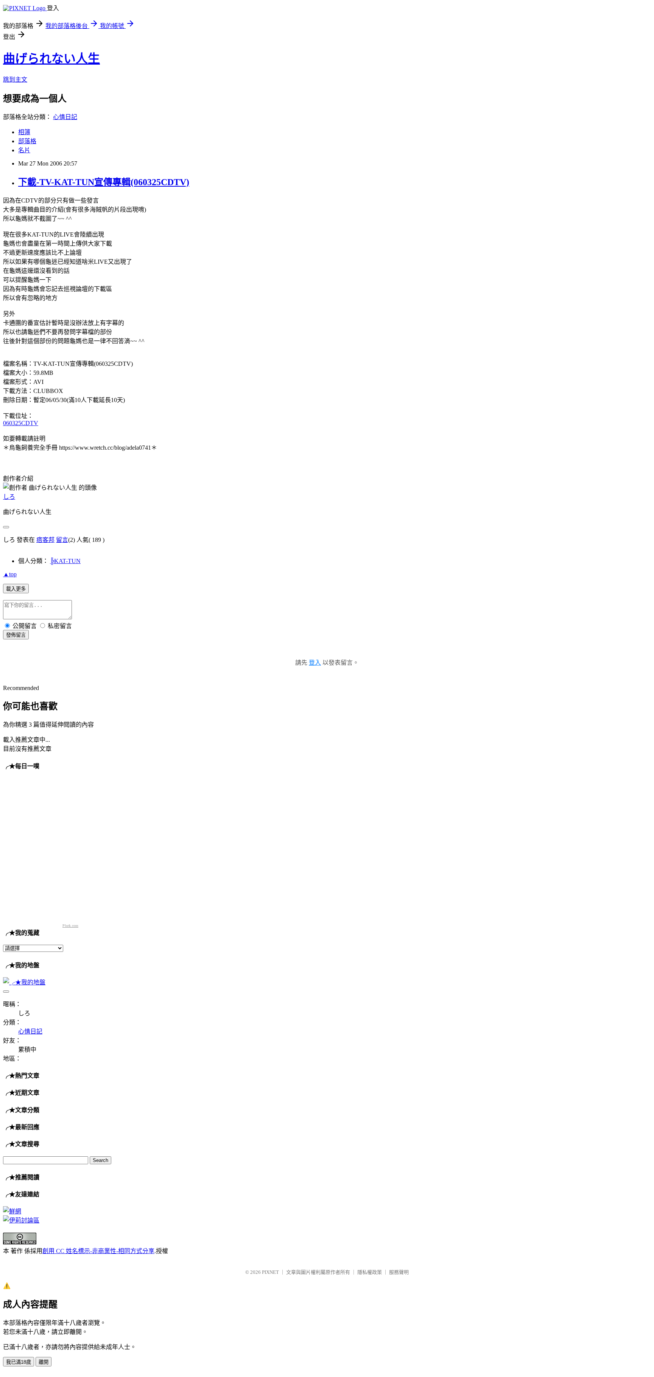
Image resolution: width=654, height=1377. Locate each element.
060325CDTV (20, 423)
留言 (62, 540)
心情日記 (65, 117)
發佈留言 (16, 635)
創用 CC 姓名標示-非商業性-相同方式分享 (98, 1251)
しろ (9, 497)
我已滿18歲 (18, 1362)
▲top (10, 574)
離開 (43, 1362)
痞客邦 (45, 540)
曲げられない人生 (51, 58)
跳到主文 (15, 79)
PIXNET (270, 1272)
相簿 (24, 132)
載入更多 (16, 589)
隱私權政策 (369, 1272)
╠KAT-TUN (65, 561)
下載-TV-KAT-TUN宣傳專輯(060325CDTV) (103, 182)
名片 (24, 150)
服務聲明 (399, 1272)
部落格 (27, 141)
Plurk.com (70, 926)
